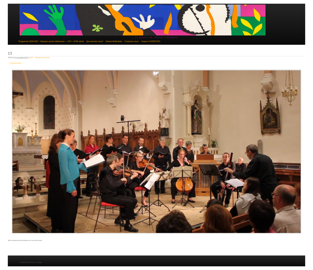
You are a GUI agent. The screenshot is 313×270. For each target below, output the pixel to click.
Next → (20, 63)
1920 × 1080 (34, 57)
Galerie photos (45, 57)
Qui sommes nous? (94, 41)
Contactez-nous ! (131, 41)
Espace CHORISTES (151, 41)
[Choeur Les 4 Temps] (142, 35)
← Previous (12, 63)
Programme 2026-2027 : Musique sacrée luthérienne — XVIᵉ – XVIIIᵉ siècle (51, 41)
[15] (156, 152)
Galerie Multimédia (114, 41)
